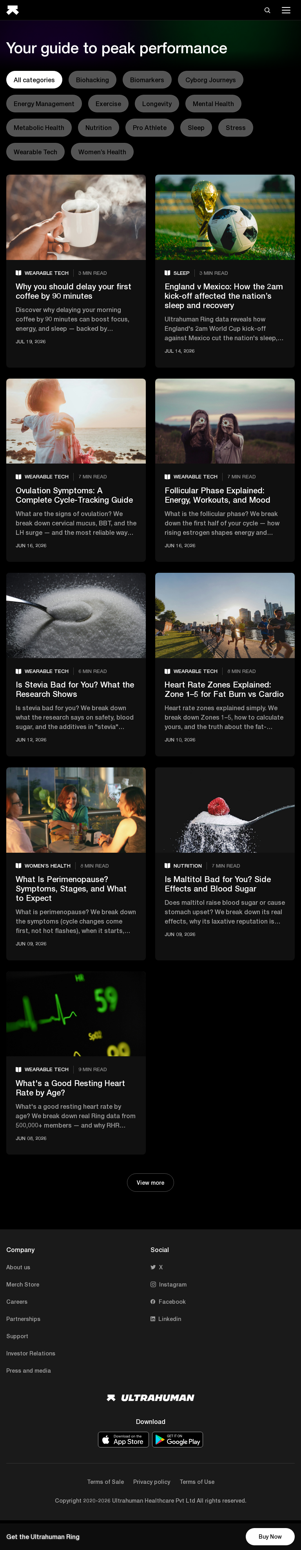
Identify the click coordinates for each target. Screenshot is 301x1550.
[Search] (267, 10)
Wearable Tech (35, 151)
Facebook (172, 1301)
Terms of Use (197, 1481)
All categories (34, 79)
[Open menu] (286, 10)
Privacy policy (151, 1481)
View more (150, 1182)
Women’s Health (102, 151)
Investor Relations (30, 1353)
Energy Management (44, 103)
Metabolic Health (39, 127)
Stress (236, 127)
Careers (16, 1301)
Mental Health (213, 103)
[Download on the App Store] (123, 1439)
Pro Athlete (150, 127)
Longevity (157, 103)
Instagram (173, 1284)
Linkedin (169, 1318)
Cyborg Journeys (210, 79)
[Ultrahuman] (15, 10)
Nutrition (98, 127)
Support (17, 1336)
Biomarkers (147, 79)
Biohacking (92, 79)
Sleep (196, 127)
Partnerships (23, 1318)
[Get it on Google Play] (177, 1439)
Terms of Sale (105, 1481)
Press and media (28, 1370)
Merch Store (22, 1284)
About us (18, 1267)
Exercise (108, 103)
